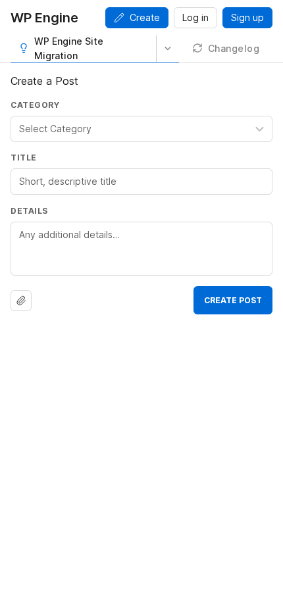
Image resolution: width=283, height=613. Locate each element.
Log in (195, 17)
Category (35, 105)
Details (29, 211)
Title (24, 157)
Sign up (247, 17)
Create (145, 17)
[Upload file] (21, 300)
